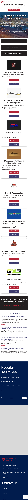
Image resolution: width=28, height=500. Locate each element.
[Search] (24, 398)
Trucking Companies (6, 5)
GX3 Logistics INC (14, 280)
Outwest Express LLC (14, 72)
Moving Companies (19, 4)
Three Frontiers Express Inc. (14, 221)
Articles (11, 7)
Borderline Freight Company (14, 251)
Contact (17, 7)
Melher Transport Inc (14, 133)
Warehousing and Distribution (19, 5)
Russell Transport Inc (14, 193)
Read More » (3, 324)
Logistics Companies (8, 4)
